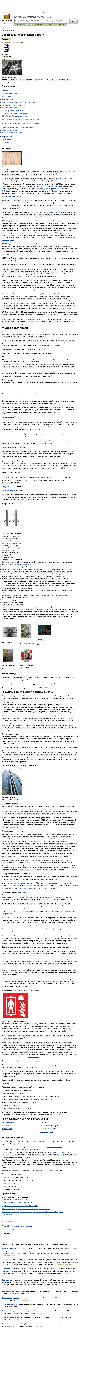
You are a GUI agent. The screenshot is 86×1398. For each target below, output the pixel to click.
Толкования (30, 24)
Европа (5, 1260)
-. (28, 1215)
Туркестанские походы (11, 1304)
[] (20, 196)
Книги (51, 24)
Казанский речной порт (11, 1317)
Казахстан (6, 1268)
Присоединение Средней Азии (14, 1291)
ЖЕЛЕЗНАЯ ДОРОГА (10, 1248)
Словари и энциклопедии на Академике (32, 17)
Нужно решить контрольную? (22, 1226)
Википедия (19, 24)
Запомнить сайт (50, 13)
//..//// (16, 1200)
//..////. (20, 1206)
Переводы (40, 24)
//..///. (17, 1203)
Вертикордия (10, 1229)
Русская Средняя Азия (10, 1298)
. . (7, 191)
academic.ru (7, 24)
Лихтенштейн (7, 1280)
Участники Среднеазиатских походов (16, 1311)
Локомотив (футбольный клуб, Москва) (17, 1324)
